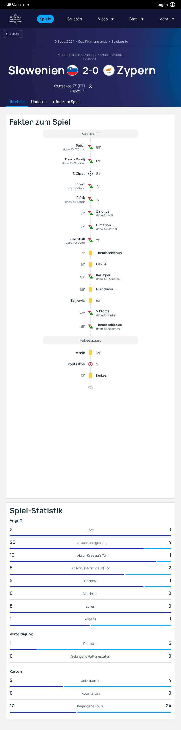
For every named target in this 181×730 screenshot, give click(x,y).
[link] (45, 18)
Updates (39, 102)
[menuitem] (47, 18)
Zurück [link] (14, 34)
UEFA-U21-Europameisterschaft (15, 18)
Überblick (16, 102)
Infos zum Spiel (66, 102)
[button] (106, 18)
